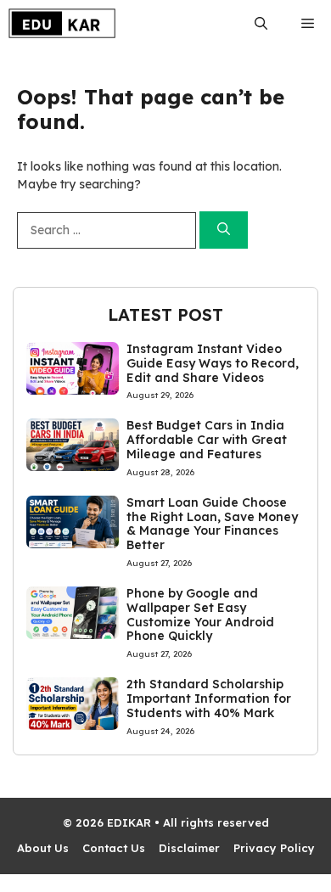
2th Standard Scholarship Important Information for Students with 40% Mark (208, 698)
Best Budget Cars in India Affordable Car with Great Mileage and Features (206, 440)
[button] (261, 23)
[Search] (223, 230)
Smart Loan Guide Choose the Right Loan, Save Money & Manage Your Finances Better (212, 524)
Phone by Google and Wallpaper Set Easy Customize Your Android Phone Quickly (200, 614)
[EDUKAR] (61, 23)
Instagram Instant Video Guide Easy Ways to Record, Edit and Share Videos (212, 363)
